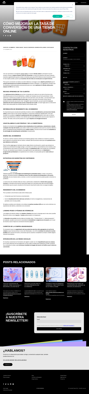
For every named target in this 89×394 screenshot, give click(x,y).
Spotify (17, 215)
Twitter (22, 215)
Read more (5, 297)
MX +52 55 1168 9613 (21, 360)
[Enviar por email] (10, 35)
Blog (33, 375)
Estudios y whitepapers (37, 377)
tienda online (19, 47)
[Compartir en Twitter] (5, 35)
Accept (57, 16)
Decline (68, 16)
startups (5, 47)
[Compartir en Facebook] (3, 35)
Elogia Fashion (35, 379)
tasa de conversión (28, 47)
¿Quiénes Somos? (7, 375)
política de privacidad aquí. (72, 109)
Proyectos (62, 379)
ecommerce (12, 47)
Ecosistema (83, 2)
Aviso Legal (5, 388)
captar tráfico (24, 73)
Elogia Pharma (63, 375)
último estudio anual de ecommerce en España (55, 293)
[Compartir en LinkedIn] (7, 35)
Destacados (50, 47)
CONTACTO (7, 364)
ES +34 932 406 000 (8, 360)
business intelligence (41, 47)
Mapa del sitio (63, 377)
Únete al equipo (6, 377)
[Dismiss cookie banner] (72, 5)
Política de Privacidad (68, 325)
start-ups (13, 145)
